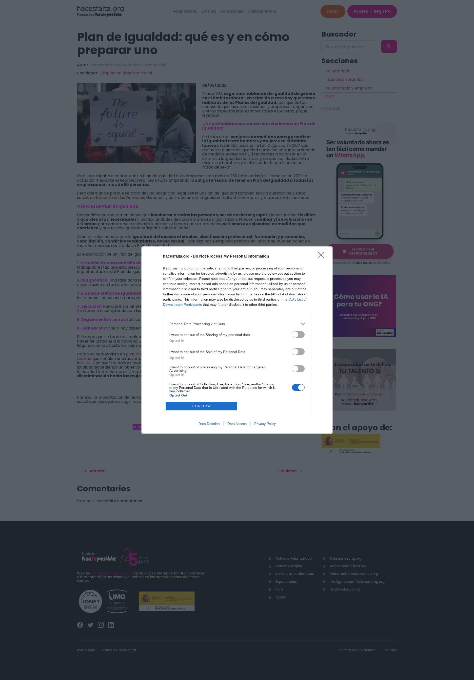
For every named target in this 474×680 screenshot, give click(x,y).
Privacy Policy (265, 424)
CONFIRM (201, 406)
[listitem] (237, 323)
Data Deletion (209, 424)
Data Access (237, 424)
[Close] (322, 256)
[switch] (298, 334)
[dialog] (237, 340)
